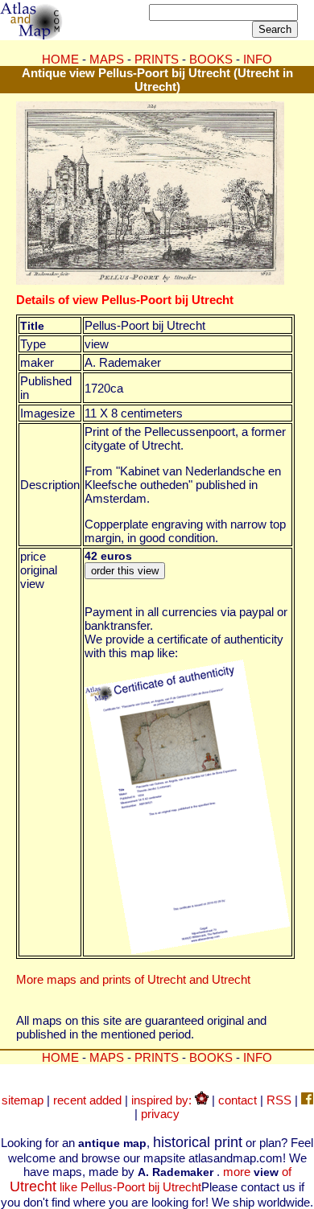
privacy (160, 1114)
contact (237, 1100)
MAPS (106, 59)
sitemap (22, 1100)
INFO (257, 59)
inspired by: (163, 1100)
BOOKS (211, 59)
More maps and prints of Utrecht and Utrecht (133, 979)
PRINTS (156, 59)
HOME (60, 59)
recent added (87, 1100)
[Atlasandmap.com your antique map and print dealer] (32, 35)
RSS (278, 1100)
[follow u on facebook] (307, 1100)
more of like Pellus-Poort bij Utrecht (150, 1179)
